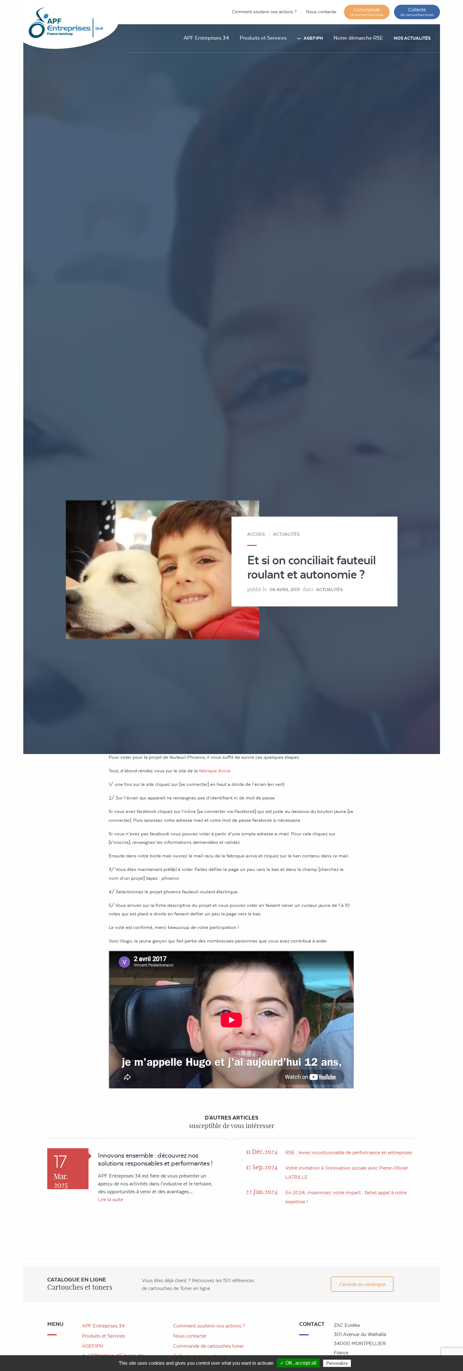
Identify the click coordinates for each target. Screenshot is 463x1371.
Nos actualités (412, 38)
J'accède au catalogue (362, 1284)
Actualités (286, 533)
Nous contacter (321, 11)
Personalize (337, 1363)
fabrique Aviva (214, 771)
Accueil (256, 533)
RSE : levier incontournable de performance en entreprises (348, 1152)
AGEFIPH (313, 38)
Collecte (416, 12)
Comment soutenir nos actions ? (264, 11)
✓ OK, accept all (298, 1363)
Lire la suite (110, 1199)
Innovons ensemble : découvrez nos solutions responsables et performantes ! (155, 1159)
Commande (366, 12)
